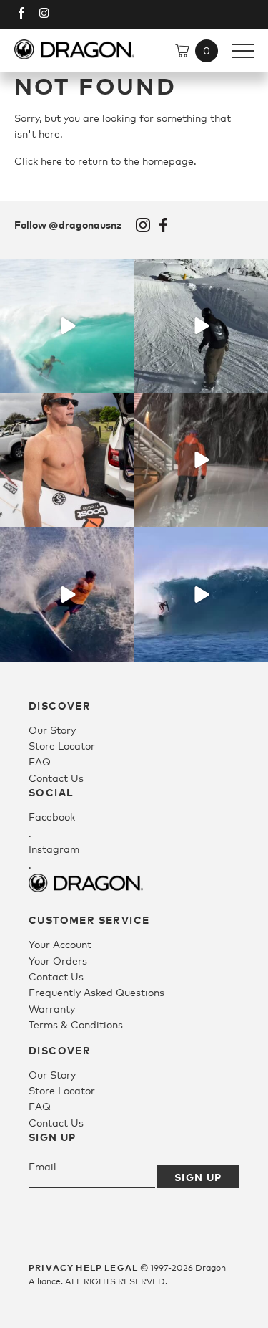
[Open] (67, 326)
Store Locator (62, 746)
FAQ (40, 761)
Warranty (52, 1009)
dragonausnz (67, 272)
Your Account (60, 944)
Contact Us (56, 778)
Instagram (143, 225)
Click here (38, 161)
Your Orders (58, 961)
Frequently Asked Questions (96, 992)
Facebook (164, 225)
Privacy (51, 1267)
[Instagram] (121, 379)
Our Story (52, 730)
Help (89, 1267)
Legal (121, 1267)
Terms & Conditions (76, 1024)
